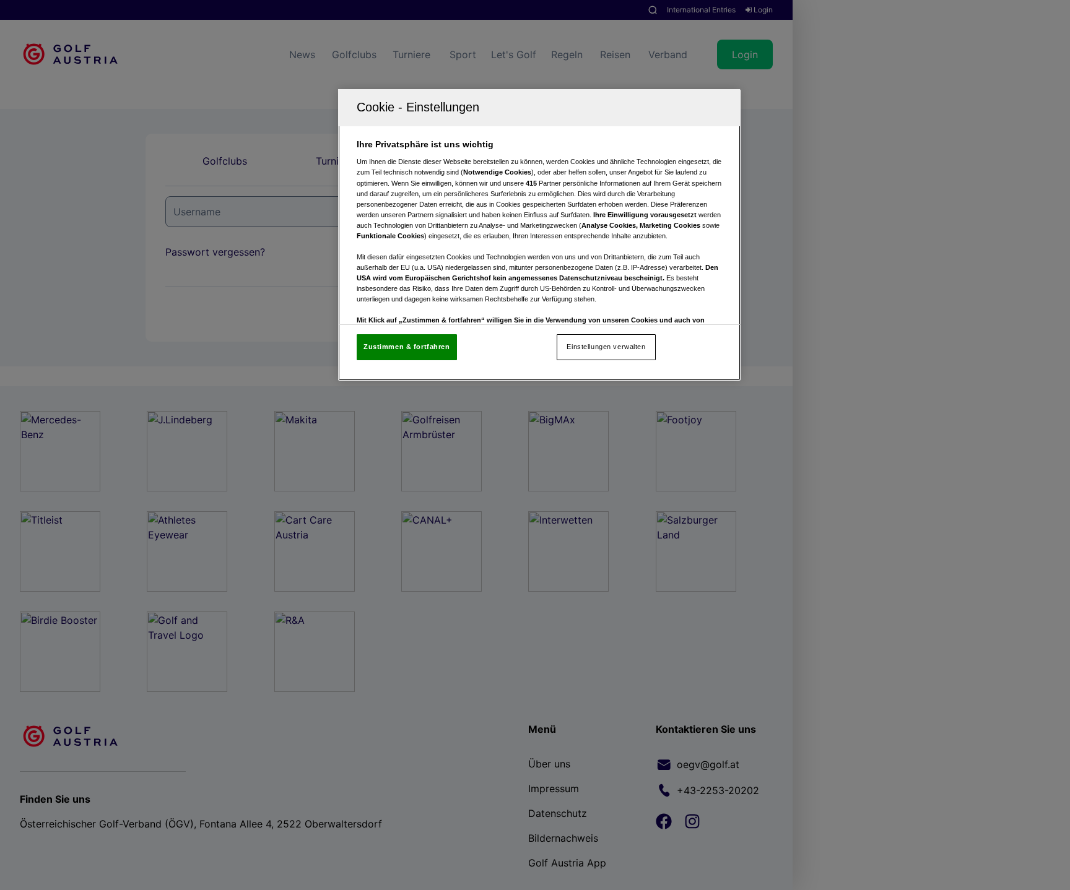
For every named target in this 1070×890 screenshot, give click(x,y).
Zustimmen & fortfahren (406, 346)
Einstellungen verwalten (606, 346)
